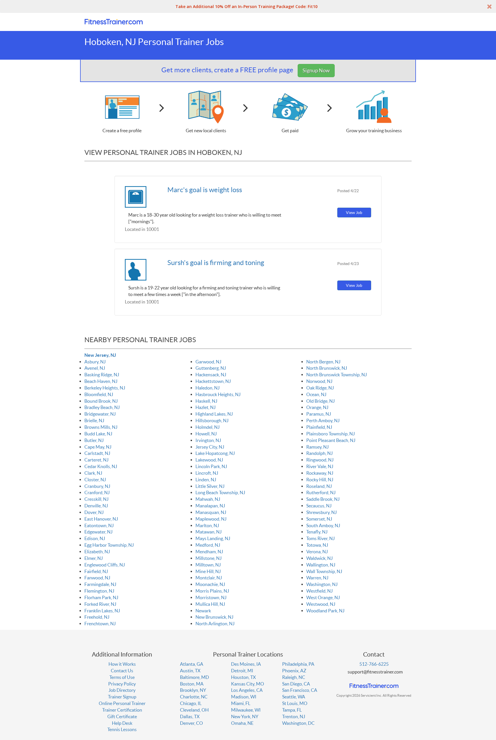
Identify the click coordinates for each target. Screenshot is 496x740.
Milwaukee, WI (246, 709)
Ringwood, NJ (320, 459)
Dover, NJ (94, 512)
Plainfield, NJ (319, 427)
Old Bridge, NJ (320, 401)
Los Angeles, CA (247, 690)
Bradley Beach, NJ (102, 407)
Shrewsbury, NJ (321, 512)
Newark (203, 610)
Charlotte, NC (194, 696)
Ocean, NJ (316, 394)
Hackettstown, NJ (213, 381)
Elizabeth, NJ (97, 551)
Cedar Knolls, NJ (100, 466)
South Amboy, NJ (323, 525)
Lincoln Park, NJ (211, 466)
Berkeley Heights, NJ (104, 387)
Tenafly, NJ (317, 531)
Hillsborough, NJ (211, 420)
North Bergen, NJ (323, 361)
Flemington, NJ (99, 590)
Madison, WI (243, 696)
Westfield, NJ (319, 590)
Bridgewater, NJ (100, 413)
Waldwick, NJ (319, 558)
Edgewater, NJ (98, 531)
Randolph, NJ (319, 453)
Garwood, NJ (208, 361)
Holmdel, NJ (207, 427)
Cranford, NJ (97, 492)
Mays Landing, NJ (212, 538)
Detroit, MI (242, 670)
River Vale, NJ (319, 466)
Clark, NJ (93, 473)
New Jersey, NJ (100, 355)
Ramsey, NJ (317, 446)
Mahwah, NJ (207, 499)
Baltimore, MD (194, 677)
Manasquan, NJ (210, 512)
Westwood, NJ (320, 604)
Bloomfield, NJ (98, 394)
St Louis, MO (294, 703)
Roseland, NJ (319, 486)
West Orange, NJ (323, 597)
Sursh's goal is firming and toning (215, 262)
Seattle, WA (293, 696)
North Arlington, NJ (215, 623)
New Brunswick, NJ (214, 617)
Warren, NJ (317, 577)
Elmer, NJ (93, 558)
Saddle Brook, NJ (323, 499)
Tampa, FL (292, 709)
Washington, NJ (322, 584)
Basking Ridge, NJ (101, 374)
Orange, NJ (317, 407)
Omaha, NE (242, 723)
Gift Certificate (122, 716)
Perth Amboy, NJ (323, 420)
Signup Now (316, 70)
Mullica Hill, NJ (210, 604)
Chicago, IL (191, 703)
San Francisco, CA (299, 690)
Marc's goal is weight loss (204, 190)
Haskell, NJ (206, 401)
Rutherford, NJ (321, 492)
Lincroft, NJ (206, 473)
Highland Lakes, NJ (214, 413)
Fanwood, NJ (97, 577)
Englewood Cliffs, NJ (104, 564)
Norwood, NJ (319, 381)
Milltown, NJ (208, 564)
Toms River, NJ (320, 538)
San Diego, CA (296, 683)
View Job (354, 212)
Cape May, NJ (97, 446)
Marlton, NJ (207, 525)
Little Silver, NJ (209, 486)
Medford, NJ (207, 545)
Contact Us (122, 670)
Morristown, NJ (210, 597)
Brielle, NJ (94, 420)
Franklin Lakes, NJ (102, 610)
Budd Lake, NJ (98, 433)
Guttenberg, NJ (210, 368)
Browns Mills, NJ (100, 427)
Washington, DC (298, 723)
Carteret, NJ (96, 459)
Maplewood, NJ (210, 518)
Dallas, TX (189, 716)
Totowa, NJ (317, 545)
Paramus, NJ (318, 413)
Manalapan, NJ (210, 505)
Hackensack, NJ (210, 374)
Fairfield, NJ (96, 571)
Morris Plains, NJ (212, 590)
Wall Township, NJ (324, 571)
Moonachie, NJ (210, 584)
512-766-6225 (374, 664)
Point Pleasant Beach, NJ (330, 440)
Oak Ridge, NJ (320, 387)
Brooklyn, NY (193, 690)
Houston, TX (243, 677)
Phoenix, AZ (294, 670)
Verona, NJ (317, 551)
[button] (248, 6)
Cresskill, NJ (96, 499)
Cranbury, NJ (97, 486)
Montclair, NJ (208, 577)
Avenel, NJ (94, 368)
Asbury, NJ (95, 361)
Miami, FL (240, 703)
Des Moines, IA (246, 664)
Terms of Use (122, 677)
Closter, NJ (95, 479)
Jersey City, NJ (209, 446)
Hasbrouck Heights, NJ (218, 394)
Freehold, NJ (96, 617)
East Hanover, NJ (101, 518)
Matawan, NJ (208, 531)
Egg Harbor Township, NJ (109, 545)
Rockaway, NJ (319, 473)
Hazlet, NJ (205, 407)
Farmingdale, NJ (100, 584)
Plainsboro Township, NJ (330, 433)
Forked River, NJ (100, 604)
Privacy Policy (122, 683)
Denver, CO (191, 723)
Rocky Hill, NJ (319, 479)
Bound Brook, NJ (101, 401)
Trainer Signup (122, 696)
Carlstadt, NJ (97, 453)
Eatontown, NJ (99, 525)
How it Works (122, 664)
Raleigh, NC (293, 677)
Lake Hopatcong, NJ (215, 453)
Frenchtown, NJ (100, 623)
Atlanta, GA (191, 664)
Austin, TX (190, 670)
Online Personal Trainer (122, 703)
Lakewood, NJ (209, 459)
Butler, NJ (94, 440)
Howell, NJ (206, 433)
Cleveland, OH (194, 709)
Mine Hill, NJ (208, 571)
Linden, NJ (205, 479)
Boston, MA (192, 683)
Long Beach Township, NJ (220, 492)
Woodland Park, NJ (325, 610)
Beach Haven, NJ (100, 381)
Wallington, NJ (320, 564)
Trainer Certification (122, 709)
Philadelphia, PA (298, 664)
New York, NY (244, 716)
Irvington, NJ (208, 440)
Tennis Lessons (122, 729)
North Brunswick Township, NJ (336, 374)
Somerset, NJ (319, 518)
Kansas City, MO (247, 683)
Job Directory (121, 690)
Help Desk (122, 723)
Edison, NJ (94, 538)
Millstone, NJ (208, 558)
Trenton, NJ (293, 716)
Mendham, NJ (209, 551)
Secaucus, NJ (319, 505)
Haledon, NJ (207, 387)
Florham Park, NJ (101, 597)
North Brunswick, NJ (326, 368)
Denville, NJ (96, 505)
